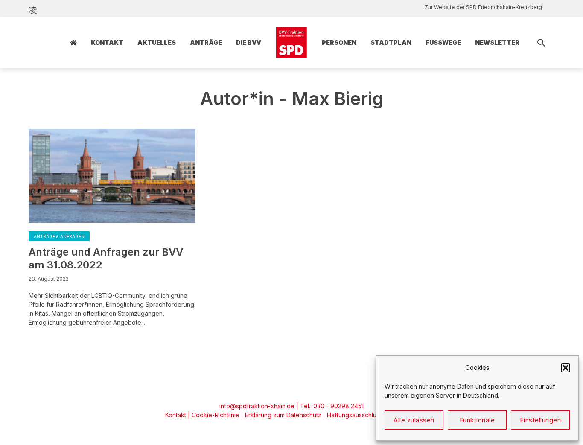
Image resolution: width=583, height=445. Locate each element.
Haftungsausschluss (354, 415)
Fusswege (443, 42)
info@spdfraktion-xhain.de (256, 406)
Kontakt (107, 42)
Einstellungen (540, 420)
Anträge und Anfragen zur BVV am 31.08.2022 (106, 258)
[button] (565, 368)
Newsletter (497, 42)
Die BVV (248, 42)
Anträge (206, 42)
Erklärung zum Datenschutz (283, 415)
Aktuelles (156, 42)
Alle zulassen (414, 420)
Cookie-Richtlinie (215, 415)
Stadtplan (390, 42)
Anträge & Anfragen (59, 236)
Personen (339, 42)
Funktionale (477, 420)
